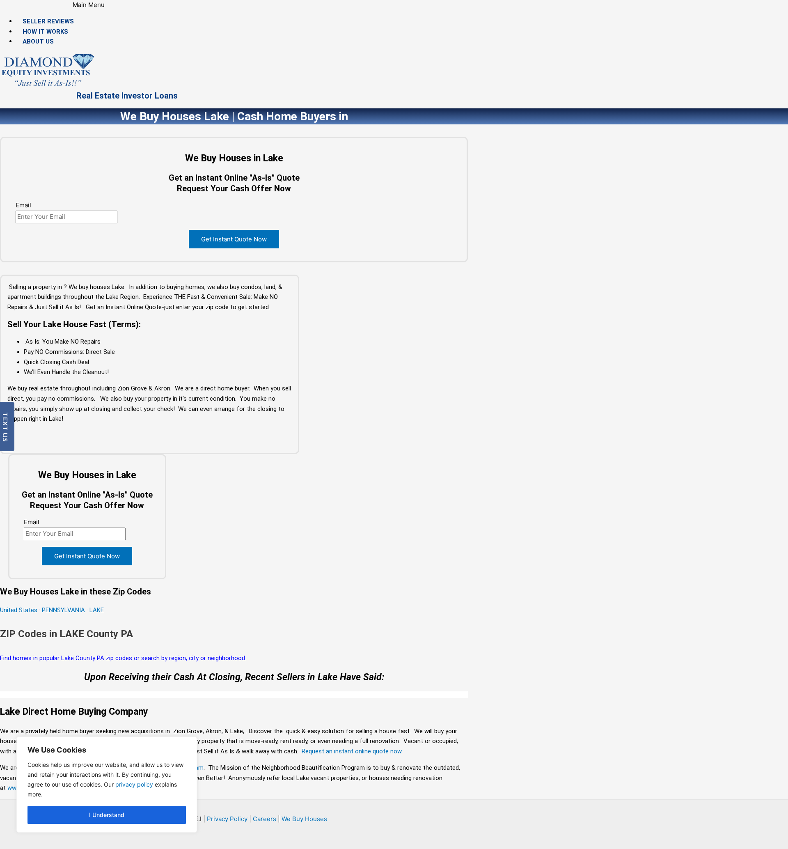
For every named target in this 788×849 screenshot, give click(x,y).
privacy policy (134, 784)
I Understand (106, 814)
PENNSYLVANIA (63, 610)
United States (19, 610)
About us (38, 41)
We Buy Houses (304, 819)
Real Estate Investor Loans (127, 96)
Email (23, 205)
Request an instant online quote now (351, 751)
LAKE (96, 610)
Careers (264, 819)
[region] (106, 785)
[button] (89, 5)
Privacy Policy (227, 819)
